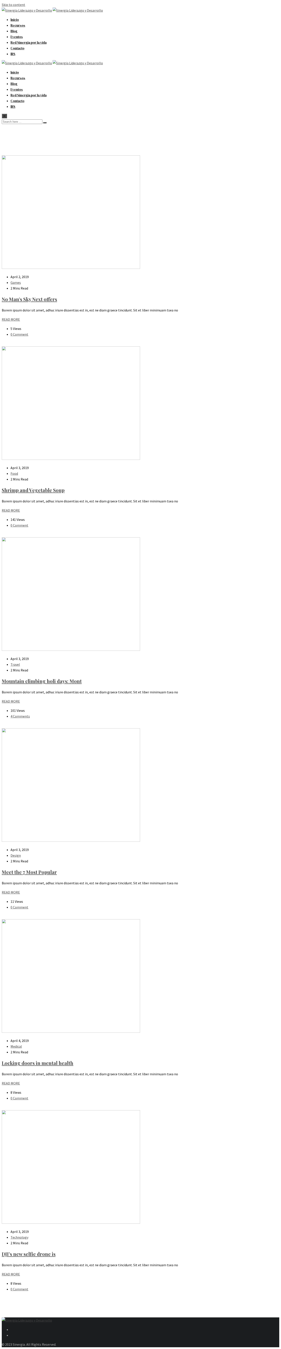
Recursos (18, 25)
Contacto (17, 48)
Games (16, 282)
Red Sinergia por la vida (29, 42)
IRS (13, 54)
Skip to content (13, 4)
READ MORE (11, 319)
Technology (19, 1237)
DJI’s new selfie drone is (29, 1254)
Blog (14, 31)
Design (16, 855)
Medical (16, 1046)
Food (14, 473)
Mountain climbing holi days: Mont (42, 681)
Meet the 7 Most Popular (29, 872)
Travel (15, 664)
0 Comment (19, 334)
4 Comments (20, 716)
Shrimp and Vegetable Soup (33, 490)
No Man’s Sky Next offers (29, 299)
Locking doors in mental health (37, 1063)
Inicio (15, 19)
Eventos (17, 36)
